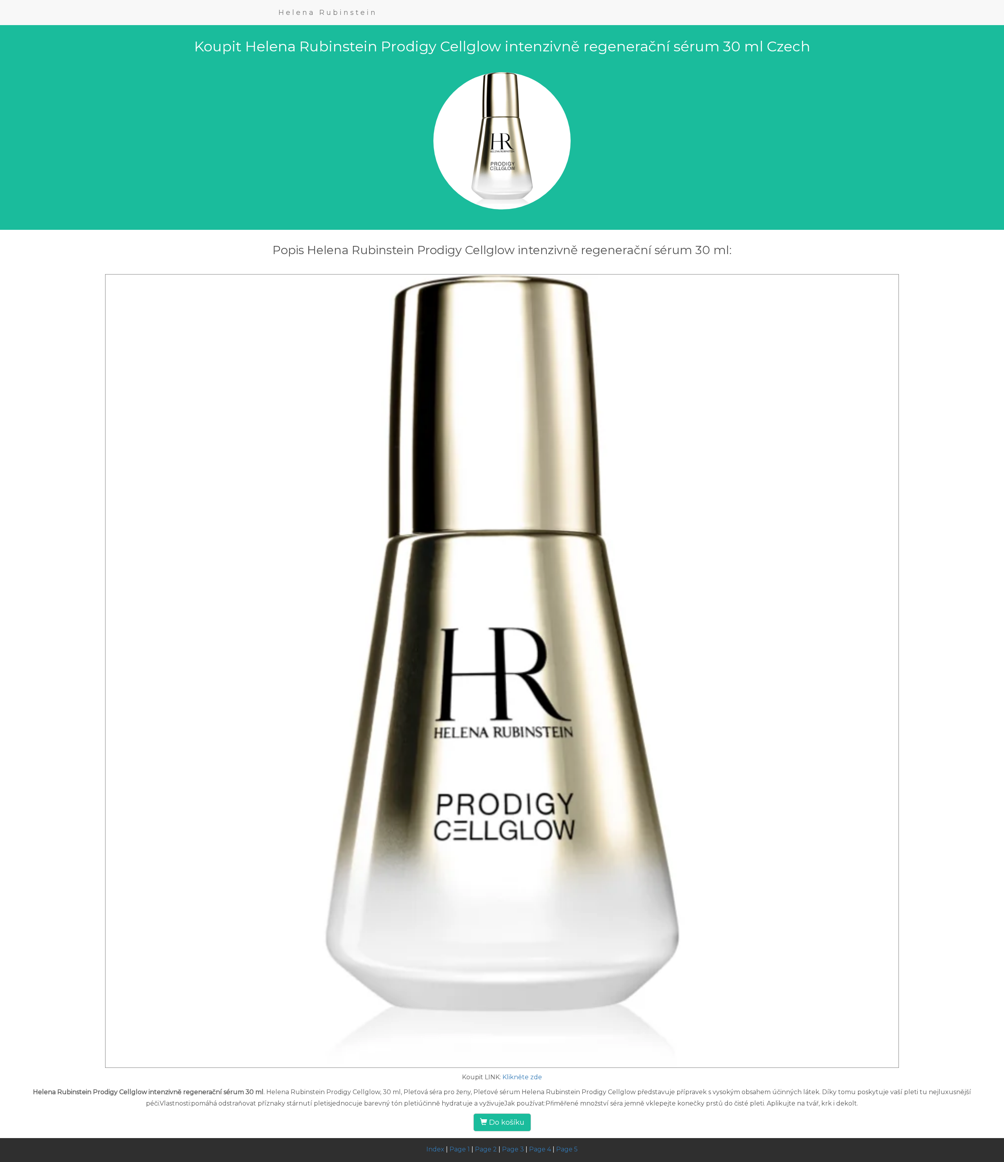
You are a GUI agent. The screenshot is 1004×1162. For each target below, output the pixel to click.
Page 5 (567, 1149)
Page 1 (459, 1149)
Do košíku (505, 1122)
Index (435, 1149)
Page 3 (513, 1149)
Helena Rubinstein (327, 12)
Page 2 (486, 1149)
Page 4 (540, 1149)
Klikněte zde (522, 1077)
